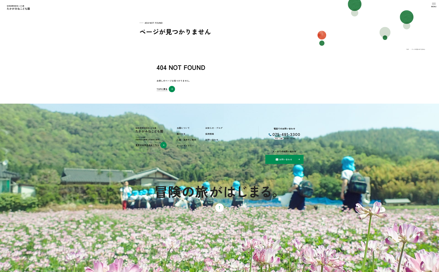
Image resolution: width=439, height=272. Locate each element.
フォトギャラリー (185, 145)
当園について (183, 127)
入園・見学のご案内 (186, 139)
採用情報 (209, 133)
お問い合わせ (211, 139)
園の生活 (181, 133)
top (407, 49)
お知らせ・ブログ (214, 127)
